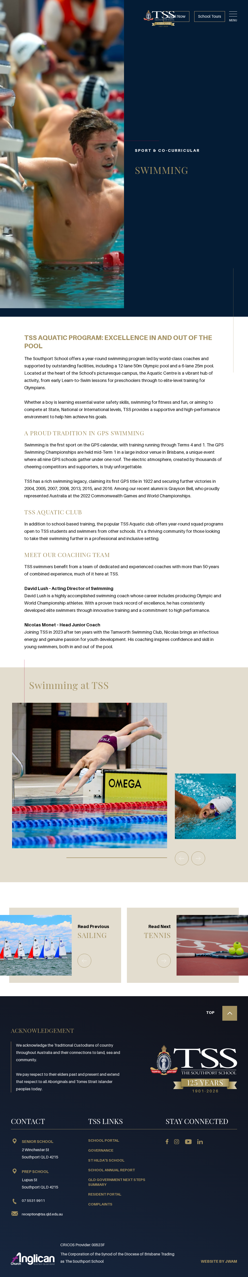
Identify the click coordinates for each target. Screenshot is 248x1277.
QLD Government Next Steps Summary (116, 1182)
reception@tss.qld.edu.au (42, 1214)
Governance (100, 1150)
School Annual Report (111, 1170)
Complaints (100, 1204)
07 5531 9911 (33, 1200)
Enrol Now (176, 16)
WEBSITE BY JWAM (219, 1261)
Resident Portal (104, 1194)
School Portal (103, 1140)
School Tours (209, 16)
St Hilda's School (106, 1160)
